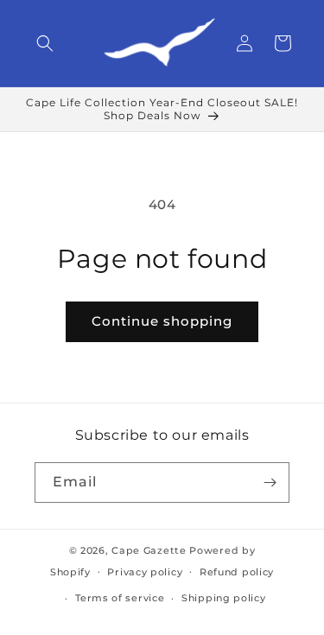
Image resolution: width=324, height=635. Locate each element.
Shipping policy (223, 598)
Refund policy (237, 572)
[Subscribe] (270, 482)
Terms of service (119, 598)
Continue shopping (162, 321)
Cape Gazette (148, 550)
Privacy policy (144, 572)
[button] (45, 43)
